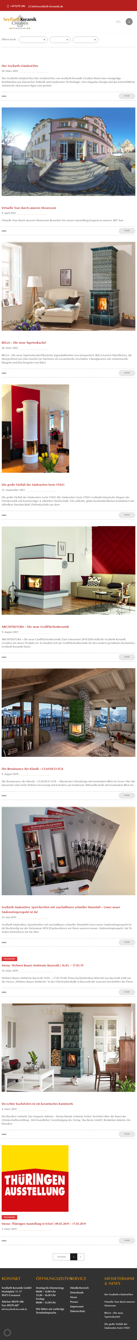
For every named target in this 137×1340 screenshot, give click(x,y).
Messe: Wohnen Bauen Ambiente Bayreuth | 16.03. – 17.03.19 (42, 965)
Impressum (77, 1306)
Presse (74, 1302)
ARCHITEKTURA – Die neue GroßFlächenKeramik (35, 627)
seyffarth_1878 (27, 71)
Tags (54, 39)
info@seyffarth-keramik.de (47, 6)
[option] (68, 151)
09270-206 (18, 1302)
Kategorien (28, 39)
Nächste (61, 1257)
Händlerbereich (79, 1288)
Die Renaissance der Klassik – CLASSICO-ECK (32, 769)
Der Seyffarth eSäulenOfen (20, 66)
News (73, 1297)
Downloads (77, 1292)
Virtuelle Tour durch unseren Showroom (29, 208)
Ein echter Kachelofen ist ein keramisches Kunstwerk (37, 1104)
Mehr (4, 96)
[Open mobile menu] (119, 21)
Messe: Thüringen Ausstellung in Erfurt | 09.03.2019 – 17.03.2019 (44, 1224)
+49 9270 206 (17, 6)
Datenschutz (77, 1311)
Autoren (80, 39)
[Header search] (129, 22)
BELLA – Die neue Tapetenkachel (24, 342)
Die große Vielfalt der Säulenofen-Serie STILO (33, 485)
